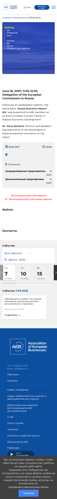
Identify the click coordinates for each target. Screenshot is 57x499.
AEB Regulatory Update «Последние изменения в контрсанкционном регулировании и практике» (23, 301)
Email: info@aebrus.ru (18, 368)
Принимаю (28, 493)
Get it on (22, 454)
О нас (10, 417)
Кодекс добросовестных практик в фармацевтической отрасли (26, 397)
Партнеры (13, 374)
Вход (28, 7)
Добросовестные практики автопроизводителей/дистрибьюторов (22, 408)
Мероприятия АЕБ (17, 442)
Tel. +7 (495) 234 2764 (17, 366)
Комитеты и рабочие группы (23, 435)
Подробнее (11, 315)
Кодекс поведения (17, 389)
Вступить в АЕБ (42, 7)
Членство (12, 429)
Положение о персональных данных (28, 487)
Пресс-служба (15, 423)
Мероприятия (19, 17)
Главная (7, 17)
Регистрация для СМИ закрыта (28, 195)
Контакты (12, 380)
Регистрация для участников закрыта (30, 199)
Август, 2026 (17, 259)
